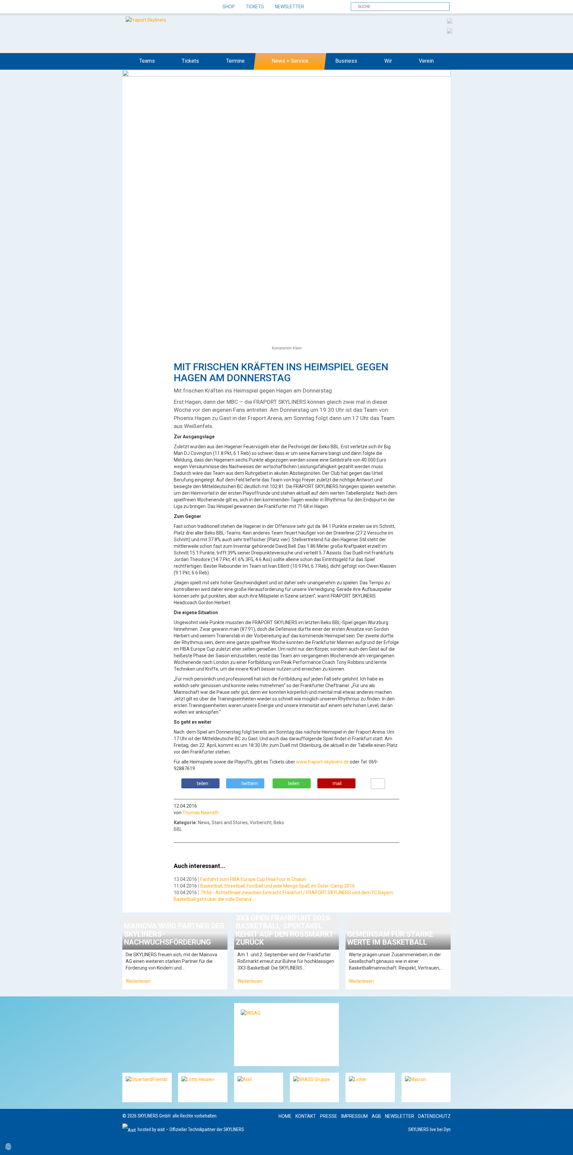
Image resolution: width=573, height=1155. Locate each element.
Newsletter (289, 6)
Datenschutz (434, 1116)
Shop (229, 6)
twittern (249, 783)
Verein (426, 61)
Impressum (354, 1116)
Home (285, 1116)
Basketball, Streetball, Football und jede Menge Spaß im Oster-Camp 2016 (277, 886)
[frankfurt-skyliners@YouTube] (163, 7)
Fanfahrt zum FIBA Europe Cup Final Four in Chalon (253, 879)
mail (337, 783)
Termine (235, 61)
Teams (147, 61)
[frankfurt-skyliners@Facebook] (128, 7)
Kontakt (305, 1116)
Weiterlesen (138, 981)
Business (346, 61)
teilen (202, 783)
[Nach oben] (562, 1144)
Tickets (255, 6)
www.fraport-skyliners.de (322, 761)
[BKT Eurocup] (449, 30)
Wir (388, 61)
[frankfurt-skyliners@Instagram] (151, 7)
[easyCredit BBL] (449, 20)
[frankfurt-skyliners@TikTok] (140, 7)
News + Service (290, 61)
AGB (376, 1116)
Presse (328, 1116)
